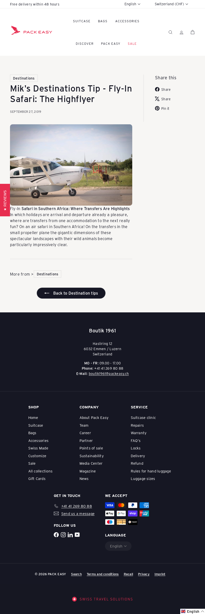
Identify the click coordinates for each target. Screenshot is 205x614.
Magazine (88, 470)
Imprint (160, 574)
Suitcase (81, 21)
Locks (136, 447)
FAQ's (136, 440)
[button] (192, 611)
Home (33, 417)
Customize (37, 455)
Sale (32, 463)
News (84, 478)
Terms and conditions (103, 574)
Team (84, 425)
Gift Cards (37, 478)
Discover (85, 43)
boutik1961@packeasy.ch (109, 373)
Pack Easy (110, 43)
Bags (103, 21)
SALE (132, 43)
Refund (137, 463)
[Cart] (192, 32)
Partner (86, 440)
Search (76, 574)
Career (85, 432)
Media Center (91, 463)
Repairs (137, 425)
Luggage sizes (143, 478)
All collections (40, 470)
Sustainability (92, 455)
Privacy (144, 574)
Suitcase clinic (143, 417)
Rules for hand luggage (151, 470)
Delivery (138, 455)
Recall (128, 574)
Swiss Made (38, 447)
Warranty (139, 432)
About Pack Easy (94, 417)
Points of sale (91, 447)
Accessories (127, 21)
